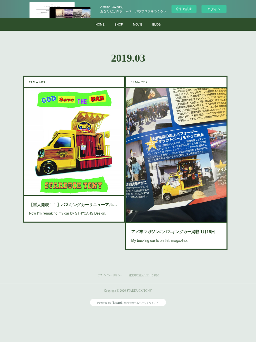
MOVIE (137, 24)
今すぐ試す (184, 8)
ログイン (214, 9)
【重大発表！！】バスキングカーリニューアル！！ (74, 204)
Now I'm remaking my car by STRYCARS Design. (67, 213)
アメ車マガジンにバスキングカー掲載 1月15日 (173, 231)
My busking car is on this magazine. (159, 240)
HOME (100, 24)
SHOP (118, 24)
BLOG (156, 24)
